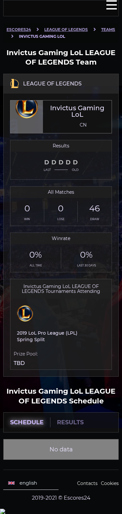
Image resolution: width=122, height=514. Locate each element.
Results (70, 422)
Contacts (87, 483)
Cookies (110, 483)
